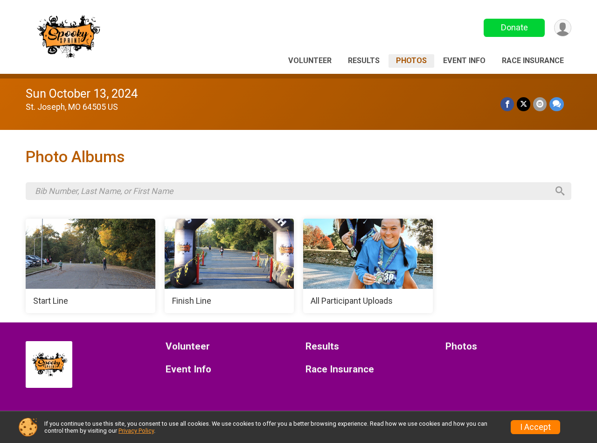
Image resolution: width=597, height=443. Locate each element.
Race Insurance (533, 60)
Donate (514, 27)
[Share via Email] (540, 104)
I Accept (535, 427)
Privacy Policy (136, 430)
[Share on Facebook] (507, 104)
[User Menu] (562, 27)
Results (364, 60)
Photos (411, 60)
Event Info (464, 60)
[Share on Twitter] (523, 104)
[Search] (560, 191)
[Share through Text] (556, 104)
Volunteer (310, 60)
